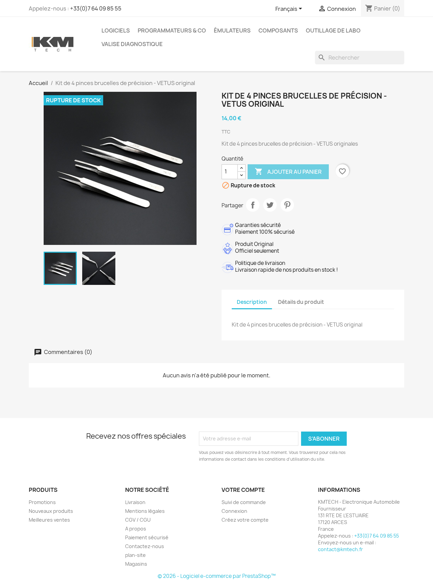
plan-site (135, 555)
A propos (135, 528)
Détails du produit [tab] (301, 302)
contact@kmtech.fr (340, 549)
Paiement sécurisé (146, 537)
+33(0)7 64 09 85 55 (95, 8)
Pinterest (287, 205)
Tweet (270, 205)
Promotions (42, 502)
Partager (252, 205)
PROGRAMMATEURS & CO (172, 30)
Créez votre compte (245, 520)
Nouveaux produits (51, 511)
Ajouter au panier (288, 171)
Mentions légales (145, 511)
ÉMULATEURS (232, 30)
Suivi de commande (244, 502)
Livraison (135, 502)
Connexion (234, 511)
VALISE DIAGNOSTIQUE (132, 44)
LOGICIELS (115, 30)
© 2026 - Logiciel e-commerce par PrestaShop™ (217, 576)
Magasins (136, 564)
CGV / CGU (138, 520)
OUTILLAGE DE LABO (333, 30)
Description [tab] (252, 302)
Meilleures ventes (49, 520)
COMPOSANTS (278, 30)
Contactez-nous (144, 546)
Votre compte (243, 490)
